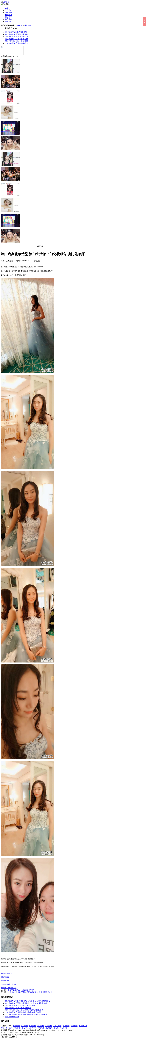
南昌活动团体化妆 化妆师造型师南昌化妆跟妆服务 (24, 1010)
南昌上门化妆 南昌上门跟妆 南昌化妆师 (20, 1005)
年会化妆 (24, 1026)
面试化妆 (74, 1026)
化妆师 (56, 1028)
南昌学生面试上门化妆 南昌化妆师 (21, 990)
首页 (7, 8)
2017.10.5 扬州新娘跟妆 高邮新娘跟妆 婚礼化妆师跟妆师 (26, 1014)
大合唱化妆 (83, 1026)
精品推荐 (8, 17)
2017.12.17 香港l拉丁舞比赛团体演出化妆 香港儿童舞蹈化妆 (30, 992)
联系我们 (8, 21)
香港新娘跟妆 (5, 980)
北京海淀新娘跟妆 (12, 1017)
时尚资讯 (8, 12)
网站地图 (63, 1028)
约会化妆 (40, 1026)
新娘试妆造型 (5, 977)
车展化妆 (48, 1026)
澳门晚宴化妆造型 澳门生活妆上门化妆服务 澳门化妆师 (26, 1003)
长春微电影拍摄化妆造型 (8, 984)
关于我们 (8, 10)
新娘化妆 (16, 1026)
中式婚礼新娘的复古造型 (8, 988)
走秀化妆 (66, 1026)
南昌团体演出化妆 (6, 973)
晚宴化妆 (32, 1026)
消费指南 (8, 19)
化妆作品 (8, 15)
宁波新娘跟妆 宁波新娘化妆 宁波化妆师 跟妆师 (23, 1012)
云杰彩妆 (18, 25)
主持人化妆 (57, 1026)
